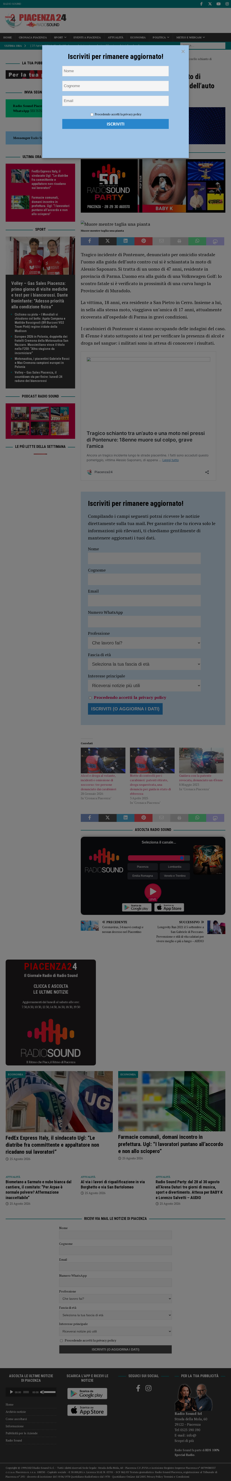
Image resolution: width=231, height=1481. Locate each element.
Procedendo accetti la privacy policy (118, 114)
